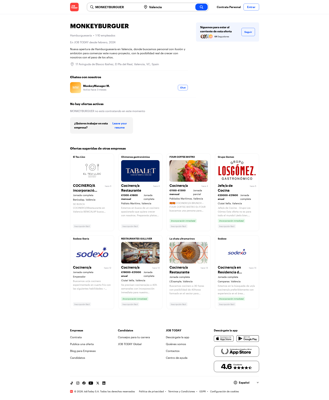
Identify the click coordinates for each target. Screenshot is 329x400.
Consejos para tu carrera (134, 337)
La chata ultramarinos (182, 238)
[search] (201, 7)
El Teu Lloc (79, 156)
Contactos (173, 350)
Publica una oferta (82, 344)
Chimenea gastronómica (135, 156)
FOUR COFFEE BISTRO (182, 156)
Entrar (251, 7)
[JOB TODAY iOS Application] (224, 338)
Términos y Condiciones (181, 391)
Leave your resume (119, 125)
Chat (183, 87)
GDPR (202, 391)
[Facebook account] (84, 383)
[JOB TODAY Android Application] (247, 338)
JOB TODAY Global (130, 344)
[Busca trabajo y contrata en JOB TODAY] (74, 7)
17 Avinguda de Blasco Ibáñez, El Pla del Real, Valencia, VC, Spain (117, 64)
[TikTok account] (71, 383)
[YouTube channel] (91, 383)
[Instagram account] (77, 383)
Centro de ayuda (176, 357)
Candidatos (77, 357)
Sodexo (222, 238)
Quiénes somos (176, 344)
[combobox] (117, 7)
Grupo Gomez (226, 156)
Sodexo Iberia (81, 238)
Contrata (76, 337)
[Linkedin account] (103, 383)
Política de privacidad (151, 391)
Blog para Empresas (83, 350)
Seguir (248, 31)
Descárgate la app (177, 337)
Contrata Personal (229, 7)
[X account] (97, 383)
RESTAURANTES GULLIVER (136, 238)
